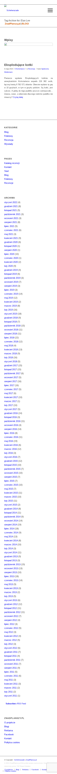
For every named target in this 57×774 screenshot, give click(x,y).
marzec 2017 (10, 401)
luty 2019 (8, 309)
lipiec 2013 (9, 576)
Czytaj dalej (18, 97)
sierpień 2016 (10, 429)
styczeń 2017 (10, 409)
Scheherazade (19, 760)
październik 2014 (12, 516)
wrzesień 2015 (11, 473)
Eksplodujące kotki (18, 64)
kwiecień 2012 (11, 636)
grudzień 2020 (11, 242)
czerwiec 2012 (11, 628)
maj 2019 (8, 298)
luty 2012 (8, 644)
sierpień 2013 (10, 572)
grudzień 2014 (11, 508)
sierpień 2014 (10, 524)
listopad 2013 (10, 560)
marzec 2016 (10, 449)
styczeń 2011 (10, 695)
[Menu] (49, 10)
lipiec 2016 (9, 433)
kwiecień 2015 (11, 492)
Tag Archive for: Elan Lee (17, 20)
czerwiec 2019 (11, 294)
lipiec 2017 (9, 385)
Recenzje (8, 183)
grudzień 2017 (11, 365)
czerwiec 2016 (11, 437)
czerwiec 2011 (11, 676)
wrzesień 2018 (11, 329)
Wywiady (8, 144)
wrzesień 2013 (11, 568)
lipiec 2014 (9, 528)
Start (6, 171)
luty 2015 (8, 500)
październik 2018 (12, 325)
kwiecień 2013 (11, 588)
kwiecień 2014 (11, 540)
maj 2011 (8, 680)
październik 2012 (12, 612)
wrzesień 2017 (11, 377)
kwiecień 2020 (11, 262)
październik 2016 (12, 421)
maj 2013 (8, 584)
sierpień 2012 (10, 620)
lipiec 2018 (9, 337)
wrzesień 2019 (11, 282)
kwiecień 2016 (11, 445)
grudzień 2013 (11, 556)
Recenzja (31, 69)
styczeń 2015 (10, 504)
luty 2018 (8, 357)
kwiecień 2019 (11, 301)
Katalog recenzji (11, 163)
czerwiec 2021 (11, 230)
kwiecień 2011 (11, 683)
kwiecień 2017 (11, 397)
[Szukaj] (42, 10)
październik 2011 (12, 660)
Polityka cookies (12, 742)
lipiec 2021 (9, 226)
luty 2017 (8, 405)
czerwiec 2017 (11, 389)
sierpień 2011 (10, 668)
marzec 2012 (10, 640)
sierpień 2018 (10, 333)
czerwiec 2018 (11, 341)
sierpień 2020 (10, 250)
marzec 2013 (10, 592)
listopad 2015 (10, 465)
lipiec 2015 (9, 481)
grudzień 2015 (11, 461)
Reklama (8, 730)
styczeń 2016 (10, 457)
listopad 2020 (10, 246)
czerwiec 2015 (11, 485)
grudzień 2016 (11, 413)
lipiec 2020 (9, 254)
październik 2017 (12, 373)
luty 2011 (8, 691)
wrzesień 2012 (11, 616)
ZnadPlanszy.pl (12, 24)
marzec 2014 (10, 544)
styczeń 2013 (10, 600)
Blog (6, 132)
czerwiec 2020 (11, 258)
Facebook (9, 734)
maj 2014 (8, 536)
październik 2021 (12, 214)
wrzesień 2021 (11, 218)
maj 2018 (8, 345)
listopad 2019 (10, 274)
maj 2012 (8, 632)
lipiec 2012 (9, 624)
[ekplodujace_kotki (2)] (28, 52)
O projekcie (9, 722)
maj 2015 (8, 489)
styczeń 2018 (10, 361)
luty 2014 (8, 548)
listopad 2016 (10, 417)
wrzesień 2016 (11, 425)
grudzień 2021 (11, 206)
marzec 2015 (10, 496)
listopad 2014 (10, 512)
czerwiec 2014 (11, 532)
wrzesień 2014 (11, 520)
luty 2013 (8, 596)
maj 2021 (8, 234)
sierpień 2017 (10, 381)
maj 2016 (8, 441)
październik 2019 (12, 278)
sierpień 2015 (10, 477)
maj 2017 (8, 393)
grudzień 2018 (11, 317)
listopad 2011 (10, 656)
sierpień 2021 (10, 222)
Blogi (6, 726)
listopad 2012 (10, 608)
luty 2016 (8, 453)
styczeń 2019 (10, 313)
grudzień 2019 (11, 270)
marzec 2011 (10, 687)
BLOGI (25, 24)
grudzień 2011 (11, 652)
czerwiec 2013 (11, 580)
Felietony (8, 136)
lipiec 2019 (9, 290)
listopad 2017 (10, 369)
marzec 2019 (10, 305)
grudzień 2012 (11, 604)
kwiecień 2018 (11, 349)
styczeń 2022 (10, 202)
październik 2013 (12, 564)
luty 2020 (8, 266)
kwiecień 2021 (11, 238)
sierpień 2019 (10, 286)
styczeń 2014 (10, 552)
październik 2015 (12, 469)
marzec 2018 (10, 353)
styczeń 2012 (10, 648)
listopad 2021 (10, 210)
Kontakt (8, 167)
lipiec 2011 (9, 672)
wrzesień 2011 (11, 664)
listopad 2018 (10, 321)
